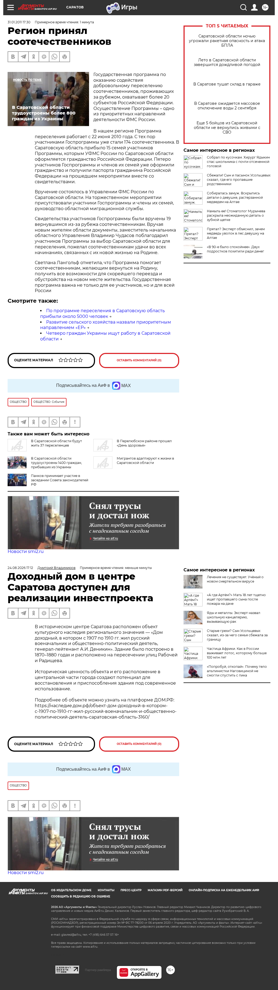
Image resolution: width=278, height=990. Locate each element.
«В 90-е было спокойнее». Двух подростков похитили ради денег (235, 249)
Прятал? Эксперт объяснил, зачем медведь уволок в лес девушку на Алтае (236, 233)
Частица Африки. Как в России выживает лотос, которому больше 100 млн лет (237, 653)
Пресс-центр (131, 890)
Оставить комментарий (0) (139, 360)
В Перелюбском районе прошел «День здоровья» (144, 443)
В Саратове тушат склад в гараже (227, 84)
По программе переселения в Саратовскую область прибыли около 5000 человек (102, 313)
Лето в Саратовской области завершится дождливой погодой (227, 62)
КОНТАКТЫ (106, 890)
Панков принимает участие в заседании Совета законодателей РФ (59, 480)
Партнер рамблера (98, 970)
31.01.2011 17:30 (19, 22)
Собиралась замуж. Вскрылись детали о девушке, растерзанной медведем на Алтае (235, 197)
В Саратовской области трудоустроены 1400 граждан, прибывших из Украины (56, 462)
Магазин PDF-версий (165, 890)
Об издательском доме (71, 890)
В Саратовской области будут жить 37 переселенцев (56, 443)
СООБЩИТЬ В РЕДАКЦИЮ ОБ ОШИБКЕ (80, 896)
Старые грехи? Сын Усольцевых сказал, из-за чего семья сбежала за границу (237, 635)
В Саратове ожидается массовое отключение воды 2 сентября (227, 105)
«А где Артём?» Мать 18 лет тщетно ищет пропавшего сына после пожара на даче (236, 599)
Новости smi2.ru (26, 551)
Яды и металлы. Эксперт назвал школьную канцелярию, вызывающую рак (233, 617)
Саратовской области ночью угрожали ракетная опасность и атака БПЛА (227, 41)
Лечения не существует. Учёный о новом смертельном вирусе (235, 579)
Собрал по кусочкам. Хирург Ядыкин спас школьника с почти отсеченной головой (238, 161)
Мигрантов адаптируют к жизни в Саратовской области (145, 460)
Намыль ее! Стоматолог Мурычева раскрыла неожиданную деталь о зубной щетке (236, 215)
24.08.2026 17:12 (20, 568)
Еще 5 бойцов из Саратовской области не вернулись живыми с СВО (227, 128)
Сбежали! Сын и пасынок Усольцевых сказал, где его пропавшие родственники (238, 179)
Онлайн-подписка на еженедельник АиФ (224, 890)
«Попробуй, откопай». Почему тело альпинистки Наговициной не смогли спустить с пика (237, 671)
